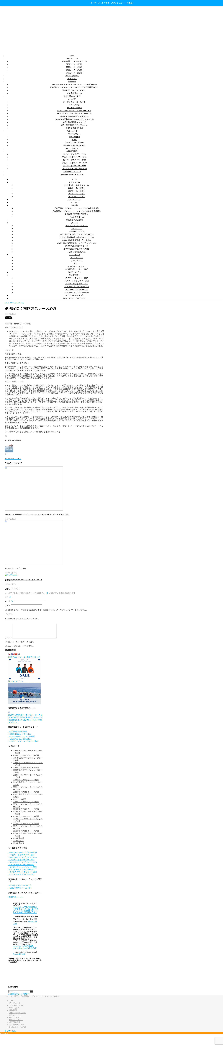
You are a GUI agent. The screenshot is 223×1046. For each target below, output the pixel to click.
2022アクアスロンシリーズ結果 (26, 792)
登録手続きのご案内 (72, 96)
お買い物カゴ (74, 136)
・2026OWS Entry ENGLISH (19, 739)
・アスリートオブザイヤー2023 (21, 865)
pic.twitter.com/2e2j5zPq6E (25, 948)
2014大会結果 (18, 841)
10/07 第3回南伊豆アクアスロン (74, 125)
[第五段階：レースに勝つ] (9, 452)
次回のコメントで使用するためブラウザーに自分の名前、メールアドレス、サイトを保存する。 (48, 610)
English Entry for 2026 (72, 174)
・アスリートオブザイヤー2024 (21, 860)
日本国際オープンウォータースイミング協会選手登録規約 (74, 87)
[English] (12, 654)
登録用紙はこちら (15, 897)
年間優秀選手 (72, 151)
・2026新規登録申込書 (17, 732)
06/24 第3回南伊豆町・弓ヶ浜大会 (74, 116)
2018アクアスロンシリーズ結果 (26, 816)
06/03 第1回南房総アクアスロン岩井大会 (74, 110)
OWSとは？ (72, 78)
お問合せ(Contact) (72, 171)
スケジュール (72, 58)
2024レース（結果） (74, 67)
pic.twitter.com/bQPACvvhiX (25, 913)
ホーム (72, 55)
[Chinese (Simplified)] (15, 654)
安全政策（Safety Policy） (74, 90)
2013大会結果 (18, 843)
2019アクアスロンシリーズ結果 (26, 809)
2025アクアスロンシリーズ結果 (26, 755)
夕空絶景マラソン (74, 107)
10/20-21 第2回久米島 (74, 128)
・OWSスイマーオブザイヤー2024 (22, 857)
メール (9, 601)
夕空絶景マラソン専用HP (18, 994)
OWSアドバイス (72, 148)
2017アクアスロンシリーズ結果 (26, 824)
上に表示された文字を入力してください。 (22, 619)
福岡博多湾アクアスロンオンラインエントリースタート (23, 580)
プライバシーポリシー (74, 142)
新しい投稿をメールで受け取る (21, 646)
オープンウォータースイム (74, 102)
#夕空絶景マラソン (29, 911)
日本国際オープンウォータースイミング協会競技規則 (74, 84)
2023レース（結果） (74, 70)
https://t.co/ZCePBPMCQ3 (23, 907)
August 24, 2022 (19, 954)
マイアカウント (74, 134)
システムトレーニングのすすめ (15, 568)
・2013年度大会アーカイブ (19, 885)
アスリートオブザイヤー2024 (74, 157)
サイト (7, 605)
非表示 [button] (129, 3)
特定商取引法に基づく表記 (74, 145)
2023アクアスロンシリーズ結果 (26, 780)
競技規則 (72, 81)
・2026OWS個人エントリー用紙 (21, 736)
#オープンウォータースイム (25, 908)
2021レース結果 (19, 799)
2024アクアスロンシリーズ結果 (26, 768)
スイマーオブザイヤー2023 (74, 160)
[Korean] (18, 654)
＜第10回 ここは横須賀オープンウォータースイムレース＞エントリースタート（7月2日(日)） (37, 514)
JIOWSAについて (72, 75)
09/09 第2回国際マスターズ (74, 122)
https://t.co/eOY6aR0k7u (23, 946)
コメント (8, 638)
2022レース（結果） (74, 73)
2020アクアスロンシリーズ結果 (26, 802)
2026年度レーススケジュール (74, 61)
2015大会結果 (18, 838)
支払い (74, 139)
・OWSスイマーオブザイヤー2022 (22, 867)
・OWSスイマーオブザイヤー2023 (22, 862)
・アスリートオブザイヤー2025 (21, 855)
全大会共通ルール (74, 93)
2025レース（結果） (74, 64)
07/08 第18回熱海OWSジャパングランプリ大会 (74, 119)
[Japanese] (9, 654)
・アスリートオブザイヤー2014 (21, 874)
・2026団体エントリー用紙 (19, 734)
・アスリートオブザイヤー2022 (21, 870)
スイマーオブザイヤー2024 (74, 154)
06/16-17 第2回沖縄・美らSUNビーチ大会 (74, 113)
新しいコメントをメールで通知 (21, 642)
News (7, 303)
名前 (8, 597)
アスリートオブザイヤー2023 (74, 163)
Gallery (72, 99)
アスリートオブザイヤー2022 (74, 168)
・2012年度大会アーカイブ (19, 888)
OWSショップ (72, 131)
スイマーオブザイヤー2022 (74, 165)
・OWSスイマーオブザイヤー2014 (22, 872)
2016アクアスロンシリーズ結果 (26, 831)
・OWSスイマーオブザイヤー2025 (22, 852)
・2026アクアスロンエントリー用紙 (23, 741)
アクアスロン (74, 104)
